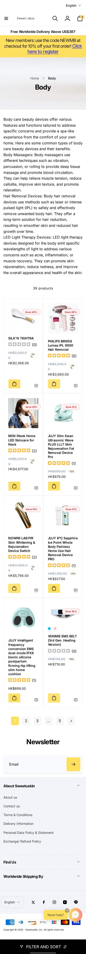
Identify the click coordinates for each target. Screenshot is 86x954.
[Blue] (49, 628)
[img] (59, 356)
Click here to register (55, 49)
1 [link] (15, 720)
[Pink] (55, 628)
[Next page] (71, 721)
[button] (6, 18)
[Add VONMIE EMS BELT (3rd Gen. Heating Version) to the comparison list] (76, 700)
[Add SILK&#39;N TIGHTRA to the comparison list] (36, 386)
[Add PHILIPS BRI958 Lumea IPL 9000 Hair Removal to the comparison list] (76, 386)
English (71, 5)
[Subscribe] (73, 764)
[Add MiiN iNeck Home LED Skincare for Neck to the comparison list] (36, 488)
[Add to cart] (14, 383)
